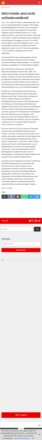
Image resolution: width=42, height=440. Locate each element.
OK (33, 438)
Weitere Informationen (22, 438)
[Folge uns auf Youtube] (30, 221)
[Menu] (39, 2)
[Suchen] (37, 229)
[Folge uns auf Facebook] (36, 221)
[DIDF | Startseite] (3, 2)
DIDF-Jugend (21, 415)
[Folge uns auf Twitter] (39, 221)
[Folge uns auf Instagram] (33, 221)
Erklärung (5, 7)
